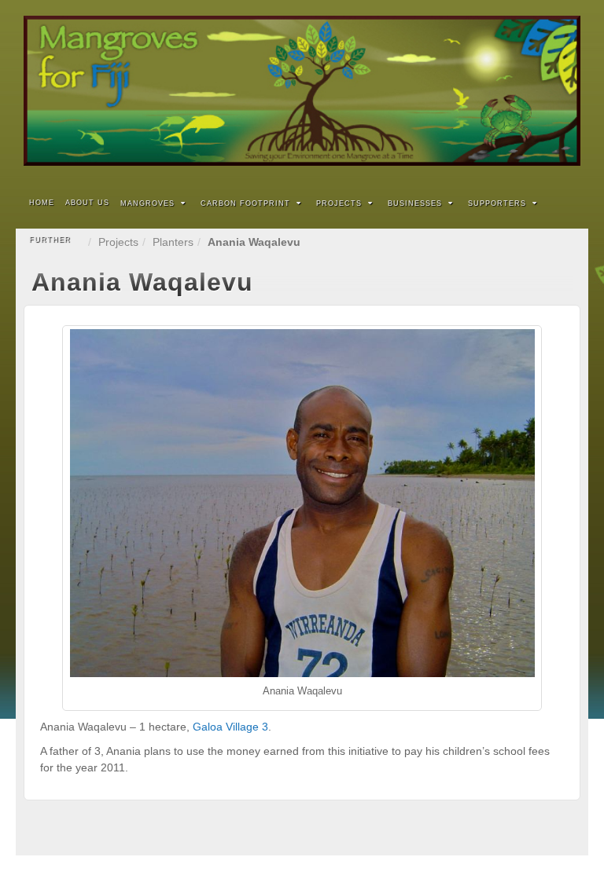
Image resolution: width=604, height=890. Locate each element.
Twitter (544, 91)
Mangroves (147, 203)
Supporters (497, 203)
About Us (87, 203)
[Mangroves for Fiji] (302, 91)
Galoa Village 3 (230, 726)
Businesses (415, 203)
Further (50, 240)
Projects (339, 203)
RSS (566, 91)
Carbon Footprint (245, 203)
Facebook (523, 91)
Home (41, 203)
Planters (173, 242)
